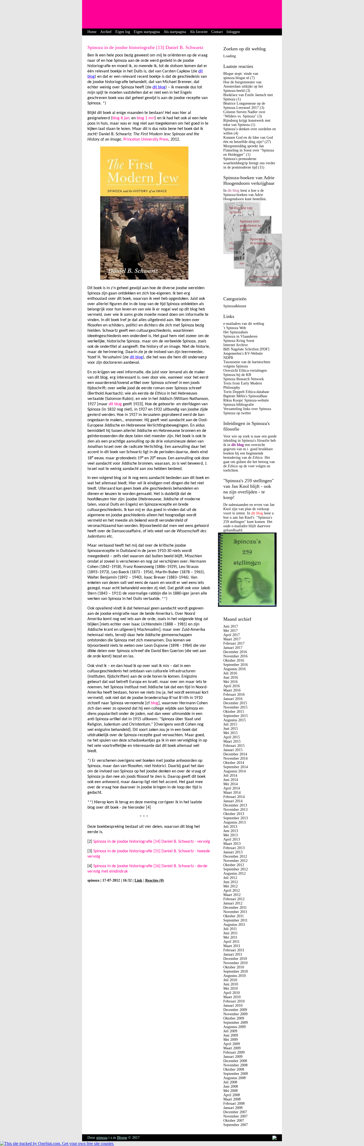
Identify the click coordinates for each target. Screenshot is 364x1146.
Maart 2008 (232, 1099)
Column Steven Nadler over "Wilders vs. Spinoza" (244, 114)
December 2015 (235, 703)
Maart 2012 (232, 895)
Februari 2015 (234, 746)
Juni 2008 (230, 1086)
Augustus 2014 (234, 771)
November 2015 (235, 707)
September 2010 (235, 971)
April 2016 (231, 686)
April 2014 (231, 788)
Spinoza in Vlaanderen (240, 336)
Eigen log (122, 32)
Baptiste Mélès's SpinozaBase (245, 396)
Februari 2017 (234, 643)
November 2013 (235, 810)
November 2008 (235, 1065)
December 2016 (235, 652)
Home (91, 32)
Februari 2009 (234, 1052)
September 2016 (235, 665)
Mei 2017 (230, 631)
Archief (106, 32)
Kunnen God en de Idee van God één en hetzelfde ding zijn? (248, 140)
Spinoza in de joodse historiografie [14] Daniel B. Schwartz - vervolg (151, 842)
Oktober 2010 (233, 967)
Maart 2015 (232, 741)
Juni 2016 (230, 678)
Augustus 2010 (234, 976)
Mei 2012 (230, 886)
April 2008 (231, 1095)
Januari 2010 (232, 1006)
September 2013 (235, 818)
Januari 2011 (232, 954)
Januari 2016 (232, 699)
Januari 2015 (232, 750)
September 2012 (235, 869)
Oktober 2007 (233, 1121)
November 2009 (235, 1014)
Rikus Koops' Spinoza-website (246, 400)
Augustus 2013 (234, 822)
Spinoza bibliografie (238, 405)
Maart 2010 (232, 997)
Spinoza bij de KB (237, 375)
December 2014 (235, 754)
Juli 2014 (230, 775)
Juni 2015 (230, 729)
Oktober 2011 (233, 916)
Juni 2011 (230, 933)
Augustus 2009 (234, 1027)
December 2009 (235, 1010)
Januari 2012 (232, 903)
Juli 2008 (230, 1082)
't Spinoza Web (234, 328)
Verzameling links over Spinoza (247, 409)
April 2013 (231, 839)
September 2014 (235, 767)
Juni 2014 (230, 780)
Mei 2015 (230, 733)
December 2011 (235, 908)
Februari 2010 (234, 1001)
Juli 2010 (230, 980)
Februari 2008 (234, 1104)
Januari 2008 (232, 1108)
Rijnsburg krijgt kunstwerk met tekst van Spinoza (246, 122)
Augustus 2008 (234, 1078)
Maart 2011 (231, 946)
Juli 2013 (230, 827)
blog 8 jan (120, 118)
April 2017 (231, 635)
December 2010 (235, 959)
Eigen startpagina (147, 32)
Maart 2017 (232, 639)
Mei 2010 (230, 989)
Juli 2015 (230, 724)
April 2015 (231, 737)
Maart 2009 (232, 1048)
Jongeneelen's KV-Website (243, 353)
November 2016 (235, 656)
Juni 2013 (230, 831)
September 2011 (235, 920)
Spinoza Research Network (243, 379)
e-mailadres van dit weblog (243, 324)
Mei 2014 (230, 784)
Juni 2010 (230, 984)
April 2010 (231, 993)
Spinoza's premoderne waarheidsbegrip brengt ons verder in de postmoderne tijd (249, 163)
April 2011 (231, 942)
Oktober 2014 (233, 763)
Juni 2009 (230, 1035)
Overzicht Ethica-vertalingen (245, 371)
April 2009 (231, 1044)
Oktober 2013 (233, 814)
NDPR (228, 358)
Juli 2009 (230, 1031)
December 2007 (235, 1112)
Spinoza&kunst (234, 306)
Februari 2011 (233, 950)
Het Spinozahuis (235, 332)
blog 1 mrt (146, 118)
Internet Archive (235, 345)
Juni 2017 (230, 626)
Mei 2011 (230, 937)
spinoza (101, 1138)
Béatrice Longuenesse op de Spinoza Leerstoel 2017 (244, 105)
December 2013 (235, 805)
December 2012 (235, 856)
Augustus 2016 (234, 669)
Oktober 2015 (233, 712)
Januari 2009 (232, 1057)
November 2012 (235, 861)
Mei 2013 (230, 835)
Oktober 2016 (233, 660)
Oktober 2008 (233, 1069)
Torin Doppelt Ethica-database (246, 392)
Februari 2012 (234, 899)
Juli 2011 (230, 929)
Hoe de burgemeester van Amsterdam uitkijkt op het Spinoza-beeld (243, 86)
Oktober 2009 (233, 1018)
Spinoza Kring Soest (238, 341)
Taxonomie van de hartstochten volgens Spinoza (246, 364)
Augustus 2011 (234, 925)
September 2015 (235, 716)
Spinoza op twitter (237, 413)
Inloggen (233, 32)
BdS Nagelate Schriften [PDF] (246, 349)
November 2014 (235, 758)
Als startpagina (175, 32)
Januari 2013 (232, 852)
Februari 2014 (234, 797)
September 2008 (235, 1074)
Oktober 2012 (233, 865)
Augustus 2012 (234, 873)
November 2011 (235, 912)
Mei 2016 (230, 682)
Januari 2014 (232, 801)
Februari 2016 (234, 695)
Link (138, 880)
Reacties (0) (154, 880)
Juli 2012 (230, 878)
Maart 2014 (232, 793)
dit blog (115, 404)
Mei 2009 (230, 1040)
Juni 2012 (230, 882)
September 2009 (235, 1023)
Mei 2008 (230, 1091)
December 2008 (235, 1061)
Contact (217, 32)
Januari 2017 (232, 648)
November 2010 (235, 963)
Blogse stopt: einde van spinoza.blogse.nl (240, 76)
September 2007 (235, 1125)
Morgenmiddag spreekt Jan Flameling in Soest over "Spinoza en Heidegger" (248, 150)
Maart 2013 (232, 844)
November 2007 (235, 1116)
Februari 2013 (234, 848)
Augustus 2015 (234, 720)
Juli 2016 (230, 673)
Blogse (122, 1138)
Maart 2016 (232, 690)
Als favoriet (199, 32)
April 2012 (231, 891)
